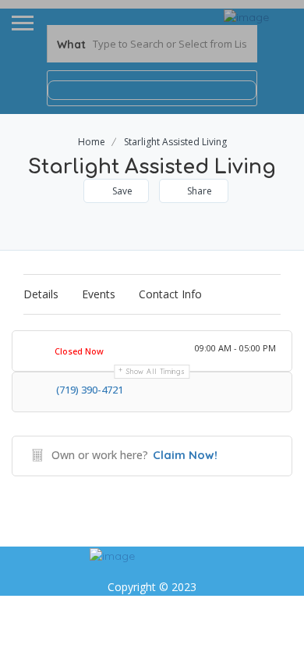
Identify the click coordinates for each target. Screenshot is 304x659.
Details (40, 294)
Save (121, 191)
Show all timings (155, 371)
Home (91, 141)
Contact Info (170, 294)
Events (98, 294)
